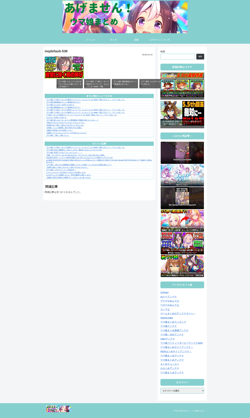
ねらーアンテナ (168, 296)
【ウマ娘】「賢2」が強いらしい (57, 135)
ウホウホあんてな (169, 305)
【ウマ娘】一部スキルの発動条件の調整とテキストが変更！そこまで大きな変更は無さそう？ (79, 165)
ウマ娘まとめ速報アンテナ (174, 330)
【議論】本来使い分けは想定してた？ (59, 130)
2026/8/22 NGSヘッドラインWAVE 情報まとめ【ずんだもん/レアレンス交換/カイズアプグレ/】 (79, 158)
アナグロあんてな (169, 301)
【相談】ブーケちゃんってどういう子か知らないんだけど (66, 133)
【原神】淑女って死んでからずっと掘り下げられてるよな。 (67, 167)
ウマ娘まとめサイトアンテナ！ (176, 347)
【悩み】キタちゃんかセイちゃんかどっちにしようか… (65, 123)
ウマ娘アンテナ (168, 326)
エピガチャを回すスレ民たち (56, 117)
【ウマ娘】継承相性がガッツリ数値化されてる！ (63, 102)
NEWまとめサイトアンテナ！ (176, 351)
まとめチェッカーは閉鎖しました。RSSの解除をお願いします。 (69, 175)
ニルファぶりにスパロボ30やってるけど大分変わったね (65, 172)
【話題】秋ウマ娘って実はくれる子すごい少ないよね (65, 125)
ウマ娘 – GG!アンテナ (172, 334)
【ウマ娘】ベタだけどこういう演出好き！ (61, 170)
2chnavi (164, 292)
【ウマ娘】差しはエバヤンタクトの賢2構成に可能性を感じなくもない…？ (72, 120)
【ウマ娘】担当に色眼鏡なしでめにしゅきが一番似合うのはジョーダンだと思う (74, 150)
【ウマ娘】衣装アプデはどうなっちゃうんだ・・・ (64, 152)
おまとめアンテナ (169, 368)
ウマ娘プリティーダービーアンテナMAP (181, 343)
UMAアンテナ (167, 339)
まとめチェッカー (169, 364)
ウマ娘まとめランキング (173, 322)
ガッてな (165, 309)
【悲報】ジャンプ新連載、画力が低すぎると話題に (64, 128)
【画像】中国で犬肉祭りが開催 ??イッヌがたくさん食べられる (68, 177)
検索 (162, 51)
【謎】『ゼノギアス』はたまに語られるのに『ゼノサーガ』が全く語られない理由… (75, 155)
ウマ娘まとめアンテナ (172, 355)
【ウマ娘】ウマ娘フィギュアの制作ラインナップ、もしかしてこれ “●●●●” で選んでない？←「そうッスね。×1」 (85, 100)
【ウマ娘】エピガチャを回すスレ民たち (60, 105)
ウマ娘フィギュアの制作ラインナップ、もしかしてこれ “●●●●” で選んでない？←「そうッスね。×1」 (81, 115)
